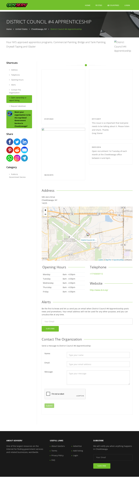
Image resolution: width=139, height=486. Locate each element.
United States (21, 29)
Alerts (13, 85)
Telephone (15, 75)
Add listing (78, 450)
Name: (47, 353)
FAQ (53, 460)
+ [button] (45, 210)
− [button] (45, 214)
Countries (114, 5)
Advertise (77, 446)
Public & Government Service (17, 175)
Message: (49, 371)
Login (127, 5)
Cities (99, 5)
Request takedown (18, 106)
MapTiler (108, 260)
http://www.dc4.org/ (99, 290)
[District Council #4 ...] (88, 234)
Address (14, 70)
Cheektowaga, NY (39, 29)
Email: (47, 362)
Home (87, 5)
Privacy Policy (57, 455)
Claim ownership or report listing (17, 99)
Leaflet (100, 260)
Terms (54, 450)
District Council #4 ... (88, 240)
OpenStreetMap (118, 260)
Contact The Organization (15, 91)
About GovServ (58, 446)
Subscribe (50, 328)
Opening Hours (17, 80)
